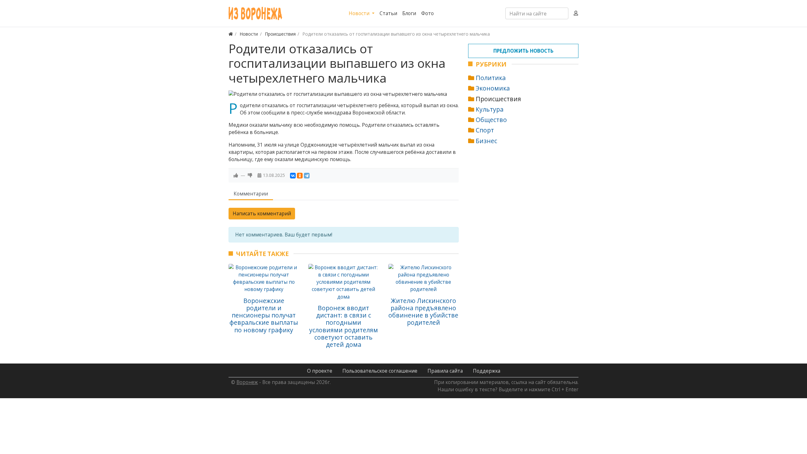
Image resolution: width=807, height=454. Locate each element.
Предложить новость (523, 50)
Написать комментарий (262, 213)
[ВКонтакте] (293, 175)
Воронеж (247, 382)
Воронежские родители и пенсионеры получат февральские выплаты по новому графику (263, 315)
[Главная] (231, 34)
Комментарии (251, 193)
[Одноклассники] (300, 175)
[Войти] (575, 13)
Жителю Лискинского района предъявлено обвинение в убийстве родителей (423, 311)
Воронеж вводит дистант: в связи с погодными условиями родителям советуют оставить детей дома (343, 326)
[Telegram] (307, 175)
